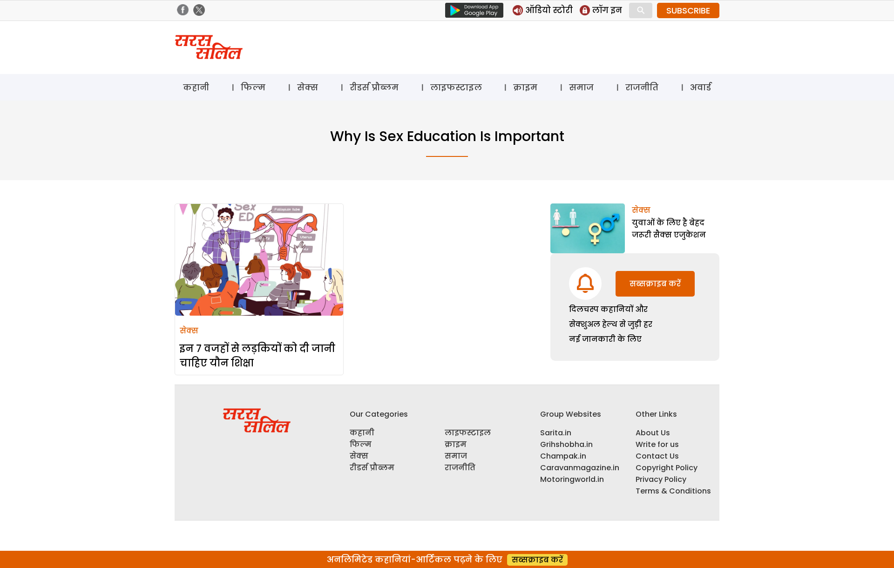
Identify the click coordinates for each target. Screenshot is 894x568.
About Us (653, 432)
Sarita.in (555, 432)
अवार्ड (700, 87)
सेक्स (307, 87)
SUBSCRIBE (688, 10)
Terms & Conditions (673, 491)
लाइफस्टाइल (456, 87)
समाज (581, 87)
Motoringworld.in (572, 479)
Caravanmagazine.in (579, 467)
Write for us (657, 444)
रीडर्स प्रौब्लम (374, 87)
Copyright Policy (667, 467)
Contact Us (657, 456)
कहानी (196, 87)
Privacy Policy (661, 479)
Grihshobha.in (566, 444)
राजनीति (641, 87)
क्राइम (525, 87)
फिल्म (253, 87)
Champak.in (563, 456)
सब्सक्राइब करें (655, 283)
